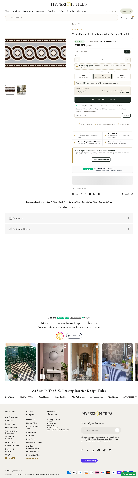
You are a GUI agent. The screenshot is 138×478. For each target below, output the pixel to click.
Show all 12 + (11, 458)
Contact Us (10, 424)
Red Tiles (30, 436)
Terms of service (29, 474)
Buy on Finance (12, 446)
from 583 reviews (86, 106)
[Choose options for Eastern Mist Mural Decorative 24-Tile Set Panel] (48, 376)
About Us (9, 420)
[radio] (83, 76)
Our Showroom (12, 417)
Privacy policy (19, 474)
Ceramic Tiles (74, 202)
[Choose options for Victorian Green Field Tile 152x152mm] (15, 376)
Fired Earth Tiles (33, 452)
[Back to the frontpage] (73, 24)
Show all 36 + (32, 458)
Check (126, 115)
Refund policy (9, 474)
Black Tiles (62, 202)
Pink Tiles (30, 439)
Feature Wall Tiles (34, 443)
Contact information (52, 474)
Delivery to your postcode (85, 111)
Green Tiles (31, 432)
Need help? (128, 194)
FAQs (7, 455)
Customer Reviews (9, 437)
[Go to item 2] (21, 90)
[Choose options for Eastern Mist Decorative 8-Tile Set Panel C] (42, 376)
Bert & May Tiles (33, 455)
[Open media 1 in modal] (35, 53)
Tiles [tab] (127, 52)
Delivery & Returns (9, 450)
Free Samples (11, 427)
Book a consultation (101, 159)
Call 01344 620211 (82, 159)
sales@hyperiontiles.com (58, 430)
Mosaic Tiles (31, 420)
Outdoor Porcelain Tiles (32, 447)
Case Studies (10, 442)
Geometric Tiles (105, 202)
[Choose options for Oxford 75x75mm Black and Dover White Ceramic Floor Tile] (10, 376)
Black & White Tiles (32, 427)
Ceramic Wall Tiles (89, 202)
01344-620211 (53, 428)
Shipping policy (40, 474)
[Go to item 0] (10, 90)
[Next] (60, 56)
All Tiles (80, 24)
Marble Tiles (31, 423)
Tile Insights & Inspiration (11, 432)
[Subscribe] (117, 430)
